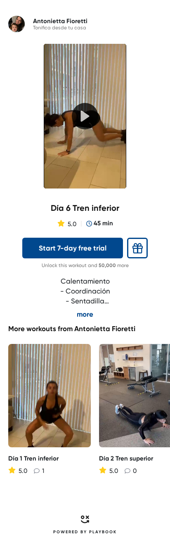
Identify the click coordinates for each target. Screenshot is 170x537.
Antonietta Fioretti (104, 329)
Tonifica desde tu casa (59, 28)
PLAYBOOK (103, 532)
